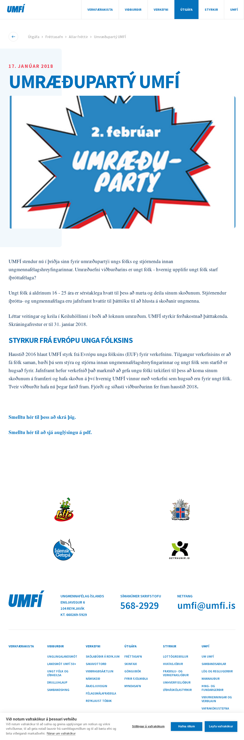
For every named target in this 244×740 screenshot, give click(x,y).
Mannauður (211, 679)
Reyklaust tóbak (99, 701)
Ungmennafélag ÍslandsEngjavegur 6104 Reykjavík (82, 602)
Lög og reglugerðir (217, 671)
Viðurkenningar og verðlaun (217, 699)
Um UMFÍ (208, 657)
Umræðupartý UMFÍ (110, 36)
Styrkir (211, 9)
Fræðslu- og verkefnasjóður (176, 673)
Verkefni (161, 9)
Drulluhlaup (57, 683)
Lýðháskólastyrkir (177, 690)
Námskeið (93, 679)
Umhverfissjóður (177, 683)
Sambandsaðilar (214, 664)
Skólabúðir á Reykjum (103, 657)
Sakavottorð (96, 664)
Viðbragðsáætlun (99, 671)
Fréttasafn (54, 36)
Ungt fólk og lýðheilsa (57, 673)
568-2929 (139, 605)
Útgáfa (186, 9)
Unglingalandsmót (62, 657)
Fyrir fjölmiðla (136, 679)
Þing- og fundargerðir (213, 688)
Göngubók (132, 671)
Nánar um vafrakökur (61, 733)
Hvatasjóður (173, 664)
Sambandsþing (58, 690)
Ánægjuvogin (96, 686)
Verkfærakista (100, 9)
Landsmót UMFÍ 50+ (61, 664)
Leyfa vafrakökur (221, 726)
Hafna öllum (186, 726)
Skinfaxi (130, 664)
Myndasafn (132, 686)
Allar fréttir (78, 36)
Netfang (185, 596)
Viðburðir (133, 9)
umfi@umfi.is (206, 605)
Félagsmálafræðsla (101, 693)
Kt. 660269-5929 (74, 614)
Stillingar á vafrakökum (148, 726)
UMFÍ (16, 8)
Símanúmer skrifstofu (140, 596)
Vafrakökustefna (215, 708)
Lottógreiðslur (175, 657)
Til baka (13, 36)
